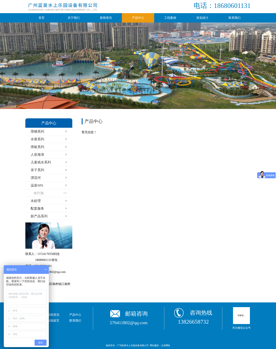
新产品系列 (49, 216)
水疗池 (50, 193)
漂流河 (49, 178)
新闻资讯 (106, 17)
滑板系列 (49, 147)
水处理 (49, 201)
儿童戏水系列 (49, 162)
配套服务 (49, 208)
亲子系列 (49, 170)
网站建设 (154, 345)
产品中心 (138, 17)
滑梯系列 (49, 131)
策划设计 (202, 17)
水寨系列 (49, 139)
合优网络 (165, 345)
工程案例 (170, 17)
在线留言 (53, 320)
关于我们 (74, 17)
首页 (41, 17)
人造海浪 (49, 154)
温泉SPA (49, 185)
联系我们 (234, 17)
